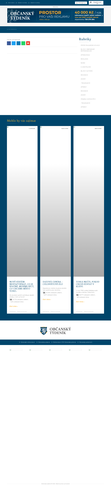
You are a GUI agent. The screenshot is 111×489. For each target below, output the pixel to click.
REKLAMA (84, 59)
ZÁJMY (83, 79)
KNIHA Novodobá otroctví (90, 45)
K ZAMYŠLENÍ (86, 67)
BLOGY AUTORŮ (87, 71)
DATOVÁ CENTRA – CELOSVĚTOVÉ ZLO (53, 282)
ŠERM (83, 63)
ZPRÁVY (84, 87)
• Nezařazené (85, 83)
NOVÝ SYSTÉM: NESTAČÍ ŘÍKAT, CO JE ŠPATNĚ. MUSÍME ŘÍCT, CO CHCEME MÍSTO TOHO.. (22, 286)
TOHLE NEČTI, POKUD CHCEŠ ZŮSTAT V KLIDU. (87, 284)
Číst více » (14, 306)
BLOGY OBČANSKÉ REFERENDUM (88, 50)
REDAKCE (84, 75)
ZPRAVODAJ (85, 55)
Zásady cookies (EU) (88, 99)
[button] (81, 3)
